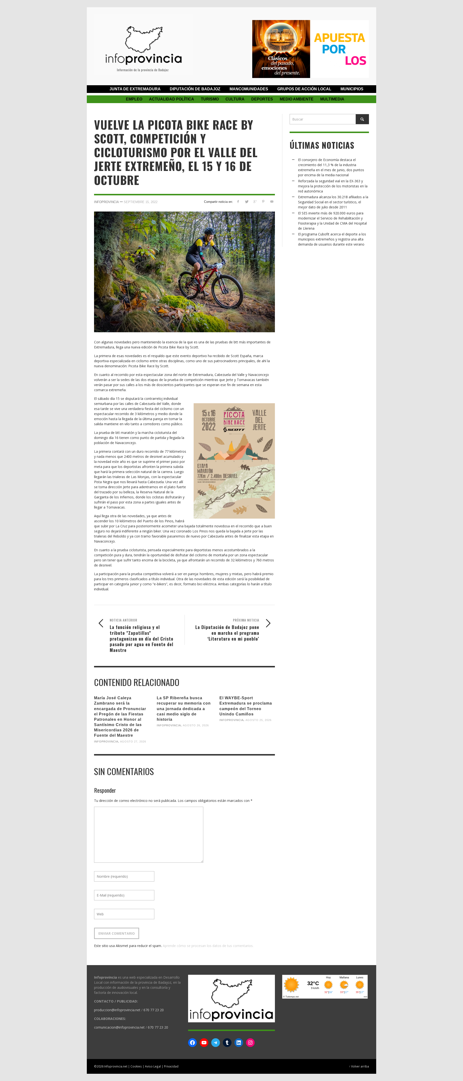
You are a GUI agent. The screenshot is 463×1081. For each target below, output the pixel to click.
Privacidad (171, 1066)
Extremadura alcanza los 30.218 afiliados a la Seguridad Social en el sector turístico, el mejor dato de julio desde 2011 (333, 202)
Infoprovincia (106, 202)
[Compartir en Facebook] (238, 201)
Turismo (210, 99)
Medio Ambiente (296, 99)
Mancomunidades (249, 89)
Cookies (136, 1066)
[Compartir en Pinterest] (263, 201)
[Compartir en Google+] (255, 201)
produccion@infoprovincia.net (117, 1010)
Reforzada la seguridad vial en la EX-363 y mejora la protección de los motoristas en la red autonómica (333, 186)
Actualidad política (171, 99)
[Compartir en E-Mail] (271, 201)
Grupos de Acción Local (304, 89)
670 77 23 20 (153, 1010)
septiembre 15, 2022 (140, 202)
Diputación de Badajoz (195, 89)
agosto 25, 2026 (258, 720)
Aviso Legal (153, 1066)
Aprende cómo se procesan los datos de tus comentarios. (208, 945)
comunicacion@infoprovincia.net (119, 1027)
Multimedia (332, 99)
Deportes (262, 99)
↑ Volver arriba (359, 1066)
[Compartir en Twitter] (246, 201)
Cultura (235, 99)
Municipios (351, 89)
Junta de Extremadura (135, 89)
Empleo (134, 99)
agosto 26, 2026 (196, 725)
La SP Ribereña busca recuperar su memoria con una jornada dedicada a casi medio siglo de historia (184, 708)
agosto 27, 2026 (133, 741)
